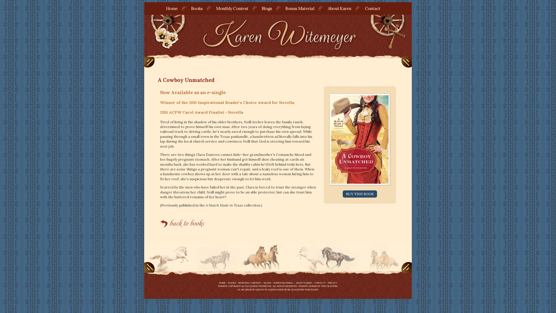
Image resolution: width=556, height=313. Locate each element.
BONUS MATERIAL (283, 282)
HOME (222, 282)
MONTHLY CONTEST (249, 282)
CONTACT (319, 282)
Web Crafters (329, 286)
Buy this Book (360, 194)
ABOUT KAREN (304, 282)
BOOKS (232, 282)
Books (197, 8)
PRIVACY (332, 282)
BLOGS (267, 282)
